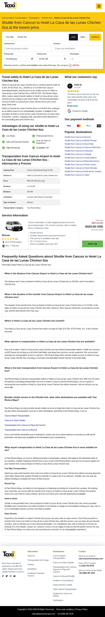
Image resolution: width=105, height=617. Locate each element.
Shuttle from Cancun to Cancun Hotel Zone (83, 147)
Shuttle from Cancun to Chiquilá (78, 154)
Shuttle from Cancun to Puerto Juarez (80, 165)
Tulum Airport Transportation (64, 589)
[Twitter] (7, 576)
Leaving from (9, 43)
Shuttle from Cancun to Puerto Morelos (81, 168)
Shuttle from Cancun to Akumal (78, 137)
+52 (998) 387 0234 (87, 573)
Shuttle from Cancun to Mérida (62, 595)
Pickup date (8, 54)
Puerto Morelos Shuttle (62, 585)
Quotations (32, 569)
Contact (31, 564)
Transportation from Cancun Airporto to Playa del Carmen (64, 569)
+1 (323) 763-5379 (86, 566)
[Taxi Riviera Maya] (10, 6)
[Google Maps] (14, 576)
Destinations (58, 600)
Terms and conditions (65, 609)
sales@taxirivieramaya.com (91, 559)
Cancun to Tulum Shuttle (15, 420)
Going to (57, 43)
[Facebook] (3, 576)
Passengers (74, 54)
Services (31, 556)
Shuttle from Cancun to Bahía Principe (81, 140)
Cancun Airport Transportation (17, 416)
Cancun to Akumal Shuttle (64, 576)
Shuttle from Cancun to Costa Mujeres (81, 158)
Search (95, 37)
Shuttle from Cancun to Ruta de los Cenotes (83, 171)
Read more (72, 106)
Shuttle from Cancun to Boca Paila (79, 144)
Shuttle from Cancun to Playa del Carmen (82, 161)
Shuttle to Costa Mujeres (63, 581)
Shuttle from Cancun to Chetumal (78, 151)
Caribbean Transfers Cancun (36, 574)
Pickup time (41, 54)
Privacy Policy (82, 609)
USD (73, 37)
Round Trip (22, 37)
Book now (92, 244)
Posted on (80, 111)
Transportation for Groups (38, 560)
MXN (83, 37)
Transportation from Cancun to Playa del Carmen (25, 425)
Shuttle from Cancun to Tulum (77, 175)
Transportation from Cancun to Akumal (21, 430)
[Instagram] (11, 576)
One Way (10, 37)
